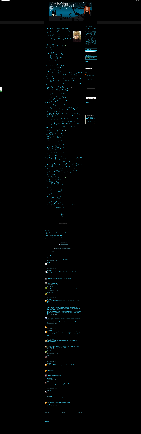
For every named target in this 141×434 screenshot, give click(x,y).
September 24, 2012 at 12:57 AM (52, 290)
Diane (48, 299)
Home (46, 22)
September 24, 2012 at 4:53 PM (52, 371)
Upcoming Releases (88, 44)
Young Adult (88, 32)
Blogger (72, 431)
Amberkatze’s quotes (90, 115)
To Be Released (94, 43)
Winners (72, 22)
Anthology (87, 41)
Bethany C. (49, 286)
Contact (89, 22)
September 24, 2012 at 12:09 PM (52, 353)
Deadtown (64, 213)
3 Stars (91, 40)
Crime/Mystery (92, 41)
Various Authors (94, 44)
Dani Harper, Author (50, 316)
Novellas (91, 39)
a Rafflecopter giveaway (63, 242)
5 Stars (88, 39)
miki (48, 262)
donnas (48, 396)
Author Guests (51, 22)
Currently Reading (91, 38)
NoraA (48, 355)
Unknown (49, 251)
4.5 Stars (91, 35)
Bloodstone (64, 215)
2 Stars (95, 42)
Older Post (80, 412)
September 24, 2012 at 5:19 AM (52, 323)
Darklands (62, 39)
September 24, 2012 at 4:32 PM (52, 367)
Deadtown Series (64, 252)
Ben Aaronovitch (93, 121)
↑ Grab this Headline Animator (63, 246)
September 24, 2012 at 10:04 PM (52, 394)
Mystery (92, 42)
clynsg (48, 401)
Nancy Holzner (57, 35)
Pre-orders (94, 40)
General (90, 34)
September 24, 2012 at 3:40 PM (52, 361)
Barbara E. (49, 277)
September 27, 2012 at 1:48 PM (52, 405)
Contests (58, 22)
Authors (84, 22)
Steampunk (87, 43)
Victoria (48, 270)
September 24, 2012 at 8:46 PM (52, 388)
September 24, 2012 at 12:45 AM (52, 284)
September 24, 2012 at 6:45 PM (52, 379)
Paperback (89, 42)
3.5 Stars (92, 36)
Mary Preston (49, 339)
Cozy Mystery (93, 30)
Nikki (48, 363)
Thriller (90, 43)
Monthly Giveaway (65, 22)
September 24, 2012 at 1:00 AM (52, 297)
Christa (48, 381)
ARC (86, 31)
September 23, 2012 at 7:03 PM (52, 260)
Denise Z (48, 325)
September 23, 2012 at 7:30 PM (52, 268)
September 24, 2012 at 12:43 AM (52, 279)
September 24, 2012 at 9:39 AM (52, 328)
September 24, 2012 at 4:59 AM (52, 314)
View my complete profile (89, 75)
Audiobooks (92, 33)
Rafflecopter (49, 235)
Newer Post (47, 412)
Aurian (48, 390)
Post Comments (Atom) (65, 416)
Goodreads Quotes (94, 123)
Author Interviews (55, 252)
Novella (94, 35)
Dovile (48, 350)
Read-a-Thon (92, 37)
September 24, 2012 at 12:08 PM (52, 348)
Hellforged (64, 214)
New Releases (78, 22)
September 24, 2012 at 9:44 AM (52, 337)
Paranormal (87, 36)
